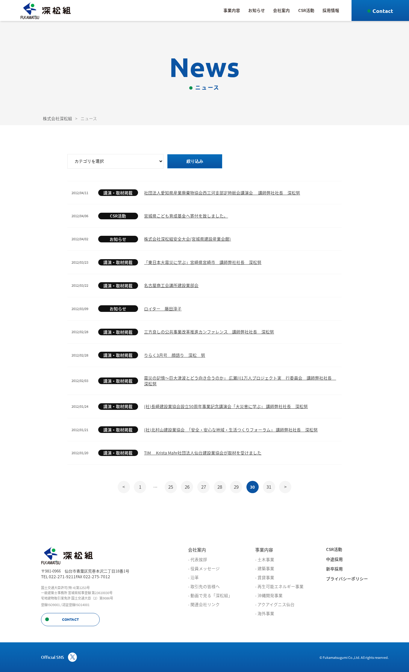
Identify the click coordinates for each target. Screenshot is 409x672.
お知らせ (256, 10)
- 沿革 (193, 577)
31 (268, 487)
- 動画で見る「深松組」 (210, 595)
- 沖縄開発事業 (269, 595)
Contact (382, 10)
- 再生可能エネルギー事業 (279, 586)
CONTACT (70, 619)
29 (236, 487)
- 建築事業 (264, 568)
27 (203, 487)
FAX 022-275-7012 (93, 576)
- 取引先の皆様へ (204, 586)
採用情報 (330, 10)
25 (170, 487)
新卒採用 (334, 569)
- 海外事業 (264, 613)
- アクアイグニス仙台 (275, 604)
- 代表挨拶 (197, 559)
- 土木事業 (264, 559)
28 (219, 487)
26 (187, 487)
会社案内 (281, 10)
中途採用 (334, 559)
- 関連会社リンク (204, 604)
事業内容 (231, 10)
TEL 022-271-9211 (58, 576)
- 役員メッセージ (204, 568)
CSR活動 (306, 10)
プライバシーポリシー (347, 579)
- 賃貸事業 (264, 577)
